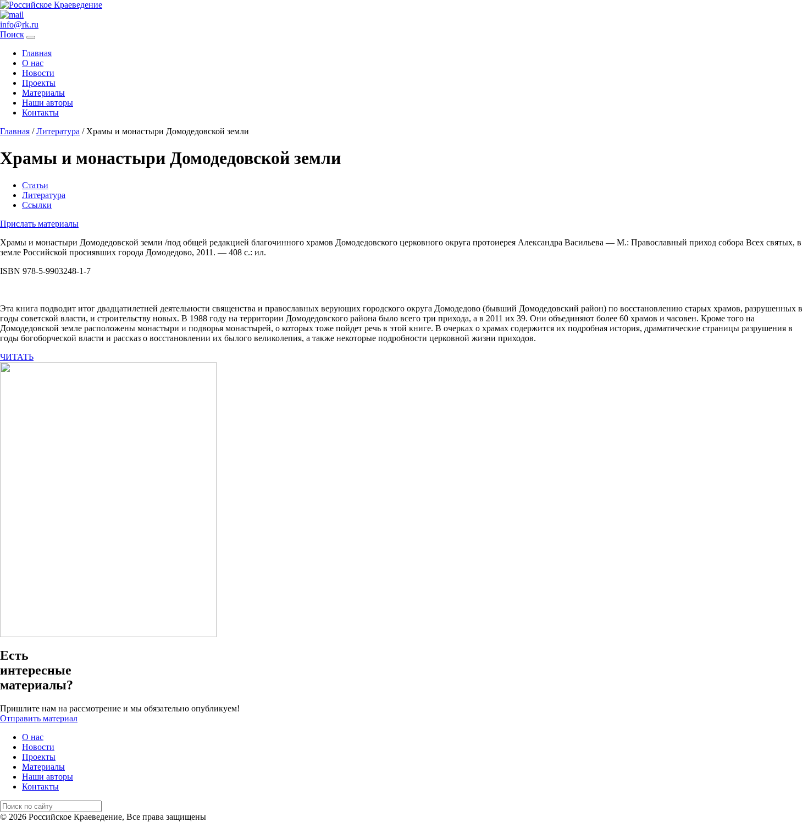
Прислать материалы (39, 223)
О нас (32, 63)
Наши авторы (47, 102)
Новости (38, 73)
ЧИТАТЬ (17, 356)
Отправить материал (39, 718)
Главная (37, 53)
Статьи (35, 185)
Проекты (39, 82)
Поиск (12, 34)
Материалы (43, 92)
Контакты (40, 112)
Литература (43, 195)
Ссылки (37, 205)
